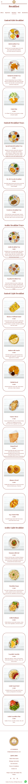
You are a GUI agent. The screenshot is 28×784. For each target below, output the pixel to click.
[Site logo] (14, 1)
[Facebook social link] (10, 778)
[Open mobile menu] (1, 2)
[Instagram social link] (17, 778)
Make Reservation (14, 758)
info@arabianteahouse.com (14, 751)
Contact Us (14, 768)
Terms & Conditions (14, 766)
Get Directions (14, 763)
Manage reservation (14, 761)
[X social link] (14, 778)
